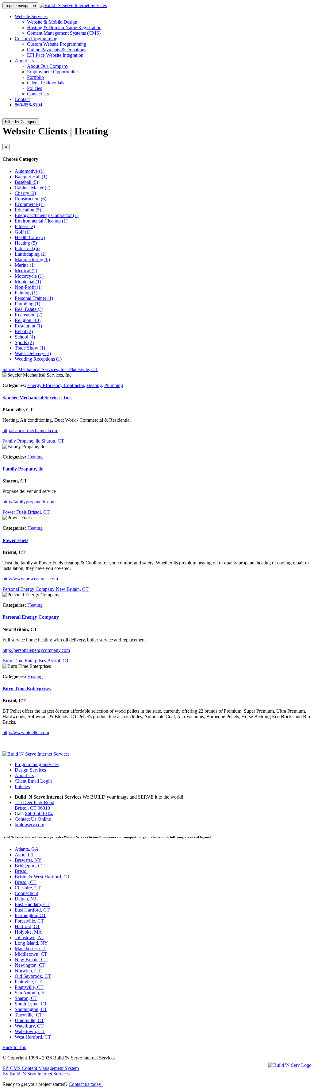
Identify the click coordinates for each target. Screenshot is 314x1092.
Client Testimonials (45, 82)
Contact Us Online (33, 819)
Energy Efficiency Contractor (55, 385)
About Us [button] (24, 60)
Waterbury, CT (29, 1025)
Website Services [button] (31, 16)
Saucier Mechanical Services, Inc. (37, 397)
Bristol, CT (25, 882)
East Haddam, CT (32, 904)
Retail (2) (24, 331)
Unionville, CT (29, 1020)
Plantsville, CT (29, 987)
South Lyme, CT (31, 1003)
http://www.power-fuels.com (30, 578)
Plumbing (113, 385)
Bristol (21, 871)
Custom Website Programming (56, 44)
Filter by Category (20, 121)
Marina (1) (25, 265)
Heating (94, 385)
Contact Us (38, 93)
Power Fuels (15, 540)
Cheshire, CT (28, 887)
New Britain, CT (31, 959)
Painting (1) (26, 292)
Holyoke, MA (28, 932)
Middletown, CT (31, 954)
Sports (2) (24, 342)
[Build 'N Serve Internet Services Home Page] (36, 754)
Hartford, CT (27, 926)
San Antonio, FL (31, 992)
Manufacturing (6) (32, 259)
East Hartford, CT (32, 909)
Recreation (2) (28, 314)
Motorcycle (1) (29, 276)
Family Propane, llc (22, 468)
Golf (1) (22, 231)
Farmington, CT (30, 915)
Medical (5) (26, 270)
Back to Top (14, 1047)
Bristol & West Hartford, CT (42, 876)
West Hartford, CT (33, 1037)
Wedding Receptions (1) (38, 359)
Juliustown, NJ (29, 937)
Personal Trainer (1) (34, 298)
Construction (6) (30, 198)
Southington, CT (31, 1009)
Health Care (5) (30, 237)
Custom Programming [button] (36, 38)
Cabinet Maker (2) (32, 187)
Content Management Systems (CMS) (64, 33)
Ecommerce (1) (29, 204)
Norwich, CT (28, 970)
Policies (34, 88)
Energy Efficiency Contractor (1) (46, 215)
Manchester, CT (30, 948)
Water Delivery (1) (33, 353)
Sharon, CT (26, 998)
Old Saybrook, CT (33, 976)
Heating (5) (26, 243)
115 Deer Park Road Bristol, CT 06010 (34, 805)
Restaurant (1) (28, 325)
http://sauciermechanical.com (30, 430)
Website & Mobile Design (52, 22)
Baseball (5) (26, 182)
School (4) (25, 336)
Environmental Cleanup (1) (41, 220)
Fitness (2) (25, 226)
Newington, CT (30, 965)
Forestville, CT (29, 921)
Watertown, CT (30, 1031)
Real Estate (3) (29, 309)
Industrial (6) (27, 248)
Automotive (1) (29, 171)
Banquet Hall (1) (31, 176)
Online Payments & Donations (56, 49)
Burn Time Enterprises (26, 688)
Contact (22, 99)
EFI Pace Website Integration (55, 55)
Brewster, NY (28, 860)
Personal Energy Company (30, 617)
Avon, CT (24, 854)
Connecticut (26, 893)
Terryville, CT (28, 1014)
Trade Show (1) (30, 347)
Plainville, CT (28, 981)
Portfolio (35, 77)
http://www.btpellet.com (25, 732)
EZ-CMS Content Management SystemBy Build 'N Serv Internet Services (40, 1071)
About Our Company (47, 66)
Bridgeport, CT (29, 865)
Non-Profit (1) (28, 287)
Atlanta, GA (27, 849)
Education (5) (28, 209)
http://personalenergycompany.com (36, 650)
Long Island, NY (31, 943)
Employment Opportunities (53, 71)
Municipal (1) (28, 281)
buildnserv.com (29, 824)
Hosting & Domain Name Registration (64, 27)
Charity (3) (25, 193)
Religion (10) (27, 320)
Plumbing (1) (27, 303)
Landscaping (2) (30, 254)
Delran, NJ (25, 898)
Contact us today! (86, 1084)
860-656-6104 (28, 104)
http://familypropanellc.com (29, 501)
